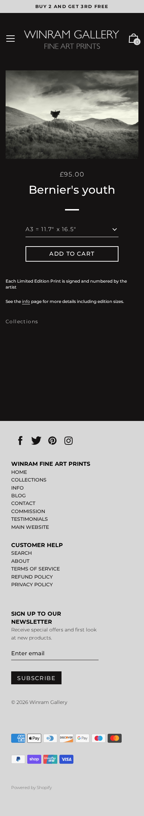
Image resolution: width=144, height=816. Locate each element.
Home (19, 472)
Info (17, 488)
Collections (22, 321)
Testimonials (29, 519)
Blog (18, 495)
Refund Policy (32, 577)
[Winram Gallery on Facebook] (20, 441)
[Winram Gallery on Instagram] (68, 441)
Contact (23, 503)
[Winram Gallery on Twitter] (36, 441)
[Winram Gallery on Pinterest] (52, 441)
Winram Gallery (48, 702)
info (26, 301)
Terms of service (35, 569)
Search (21, 553)
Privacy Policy (32, 584)
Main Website (30, 527)
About (20, 561)
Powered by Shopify (31, 787)
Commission (28, 511)
